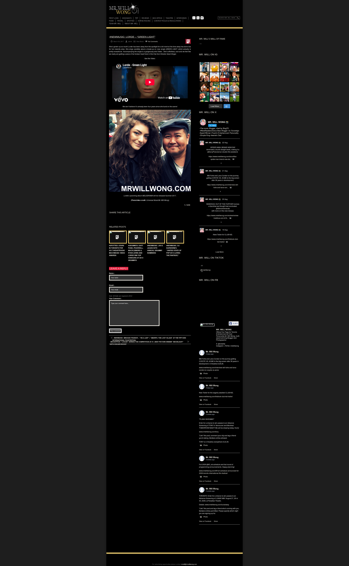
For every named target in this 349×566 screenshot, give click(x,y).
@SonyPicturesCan (214, 152)
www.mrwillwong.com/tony (209, 431)
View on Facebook (205, 378)
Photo (205, 373)
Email (111, 285)
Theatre (169, 18)
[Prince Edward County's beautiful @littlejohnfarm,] (224, 87)
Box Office (157, 18)
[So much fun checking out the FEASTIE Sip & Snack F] (224, 67)
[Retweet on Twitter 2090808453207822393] (212, 191)
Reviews (145, 18)
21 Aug (225, 171)
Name (112, 273)
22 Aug (225, 142)
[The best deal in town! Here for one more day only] (204, 97)
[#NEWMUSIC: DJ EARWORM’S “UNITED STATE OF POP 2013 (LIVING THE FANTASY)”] (174, 237)
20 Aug (225, 199)
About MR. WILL (131, 24)
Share (216, 378)
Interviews (182, 18)
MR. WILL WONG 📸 (213, 142)
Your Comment (115, 298)
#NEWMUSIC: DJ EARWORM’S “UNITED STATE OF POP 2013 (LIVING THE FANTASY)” (173, 250)
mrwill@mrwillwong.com (189, 564)
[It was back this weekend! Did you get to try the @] (214, 97)
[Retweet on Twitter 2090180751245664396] (212, 246)
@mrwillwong (205, 270)
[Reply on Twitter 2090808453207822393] (208, 191)
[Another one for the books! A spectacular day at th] (224, 97)
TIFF (136, 18)
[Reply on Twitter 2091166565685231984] (208, 163)
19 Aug (225, 230)
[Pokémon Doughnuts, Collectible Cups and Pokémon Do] (214, 87)
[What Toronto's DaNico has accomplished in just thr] (214, 67)
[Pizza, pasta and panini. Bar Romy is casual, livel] (214, 77)
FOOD (111, 21)
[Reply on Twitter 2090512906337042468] (208, 222)
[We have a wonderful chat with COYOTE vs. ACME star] (224, 77)
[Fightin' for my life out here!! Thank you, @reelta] (204, 67)
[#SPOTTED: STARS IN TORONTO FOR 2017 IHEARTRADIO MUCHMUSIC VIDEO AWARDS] (117, 237)
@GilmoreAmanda (223, 208)
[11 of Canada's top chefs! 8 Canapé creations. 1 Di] (234, 87)
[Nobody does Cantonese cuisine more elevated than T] (204, 87)
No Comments (153, 41)
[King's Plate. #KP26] (234, 97)
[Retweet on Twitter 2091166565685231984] (212, 163)
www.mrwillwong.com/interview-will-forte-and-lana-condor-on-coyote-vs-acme (218, 368)
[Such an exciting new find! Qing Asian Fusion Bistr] (234, 77)
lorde (188, 205)
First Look (114, 18)
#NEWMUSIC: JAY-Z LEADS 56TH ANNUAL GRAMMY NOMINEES (155, 249)
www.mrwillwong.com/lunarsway (217, 504)
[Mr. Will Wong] (207, 325)
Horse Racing (144, 21)
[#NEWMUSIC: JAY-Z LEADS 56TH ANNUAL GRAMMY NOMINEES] (155, 237)
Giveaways (127, 18)
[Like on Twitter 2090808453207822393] (216, 191)
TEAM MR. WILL (115, 24)
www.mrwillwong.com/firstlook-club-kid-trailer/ (216, 396)
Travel (120, 21)
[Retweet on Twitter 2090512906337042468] (212, 222)
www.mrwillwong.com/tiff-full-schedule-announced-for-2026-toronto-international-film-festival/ (219, 471)
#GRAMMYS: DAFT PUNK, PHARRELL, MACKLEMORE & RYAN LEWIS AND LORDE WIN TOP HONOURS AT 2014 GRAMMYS (135, 252)
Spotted (130, 21)
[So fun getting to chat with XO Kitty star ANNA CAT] (204, 77)
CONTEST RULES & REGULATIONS (167, 21)
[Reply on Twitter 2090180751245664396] (208, 246)
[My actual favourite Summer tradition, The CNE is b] (234, 67)
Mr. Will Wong (212, 351)
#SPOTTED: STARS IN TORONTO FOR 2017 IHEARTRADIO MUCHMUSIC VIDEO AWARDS (117, 250)
